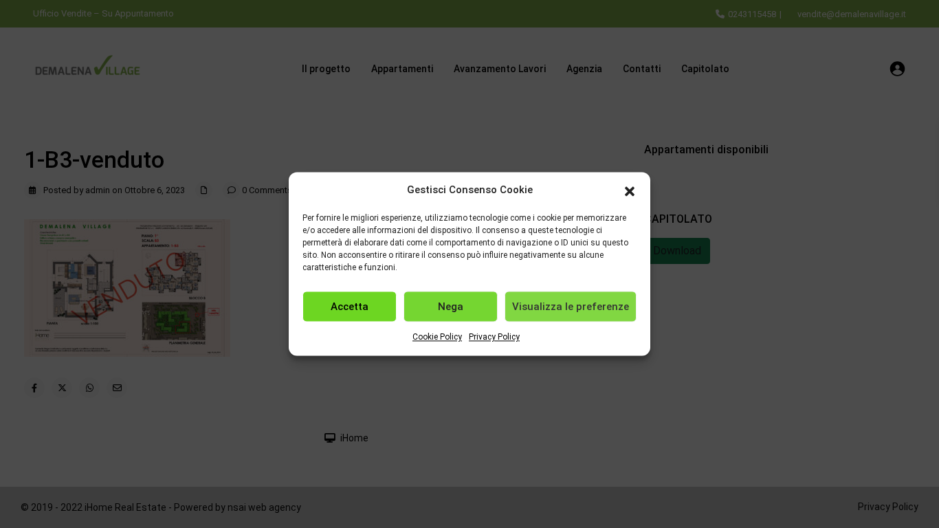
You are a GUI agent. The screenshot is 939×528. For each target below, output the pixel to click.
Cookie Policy (437, 337)
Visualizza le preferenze (570, 306)
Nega (450, 306)
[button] (630, 190)
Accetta (349, 306)
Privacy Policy (494, 337)
